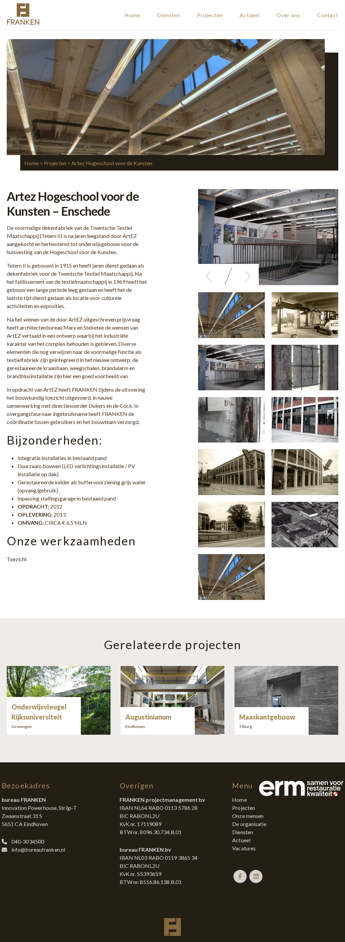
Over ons (288, 15)
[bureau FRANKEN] (23, 23)
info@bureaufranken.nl (38, 849)
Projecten (210, 15)
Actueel (250, 15)
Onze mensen (247, 816)
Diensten (168, 15)
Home (132, 15)
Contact (327, 15)
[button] (208, 276)
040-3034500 (27, 841)
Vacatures (244, 848)
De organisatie (249, 824)
